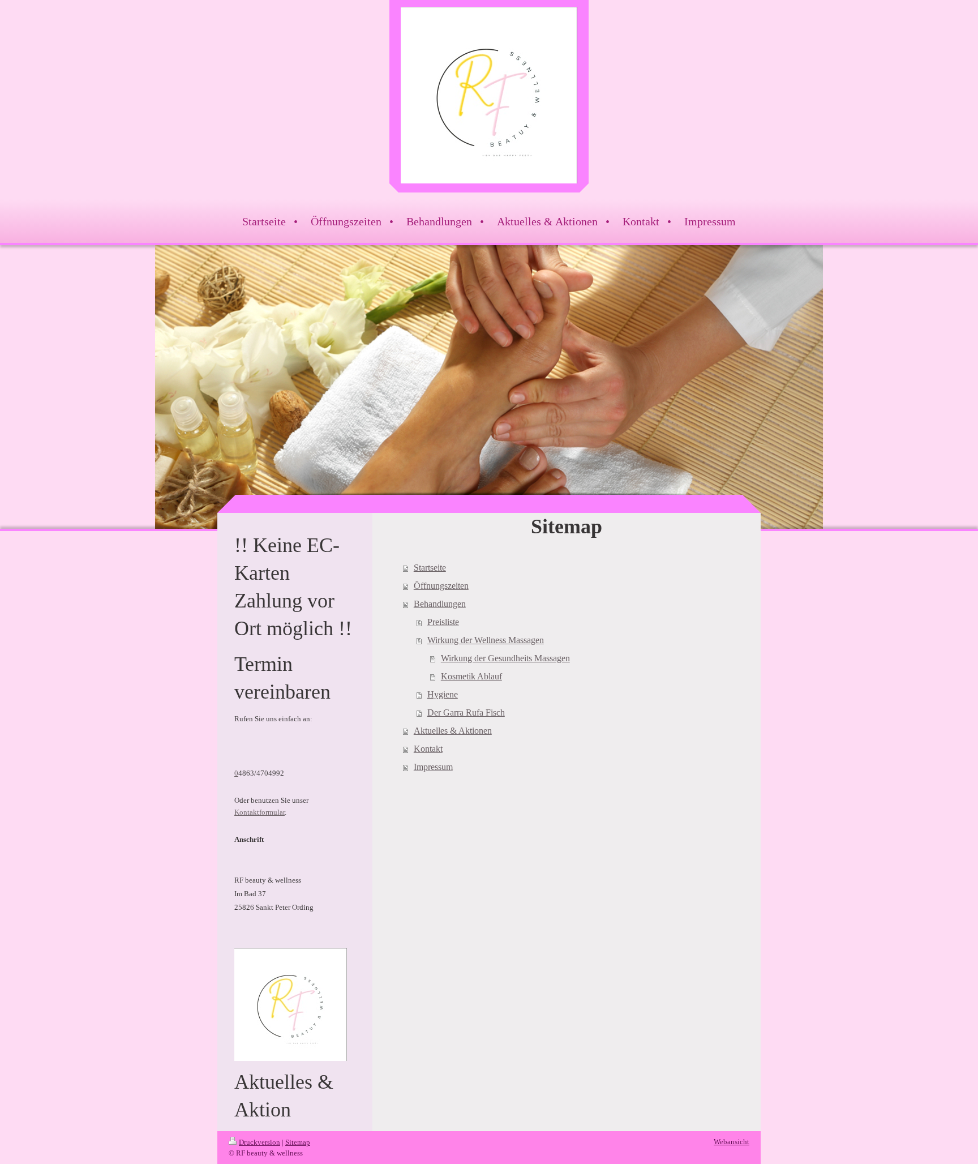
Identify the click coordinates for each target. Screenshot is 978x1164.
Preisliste (443, 622)
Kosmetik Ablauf (471, 676)
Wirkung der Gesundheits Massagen (505, 658)
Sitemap (297, 1142)
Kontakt (428, 749)
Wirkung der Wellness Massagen (485, 640)
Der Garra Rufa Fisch (466, 712)
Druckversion (259, 1142)
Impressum (433, 767)
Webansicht (731, 1141)
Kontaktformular (259, 812)
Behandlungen (440, 604)
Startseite (430, 567)
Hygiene (442, 694)
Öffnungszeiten (441, 585)
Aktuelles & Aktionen (453, 730)
